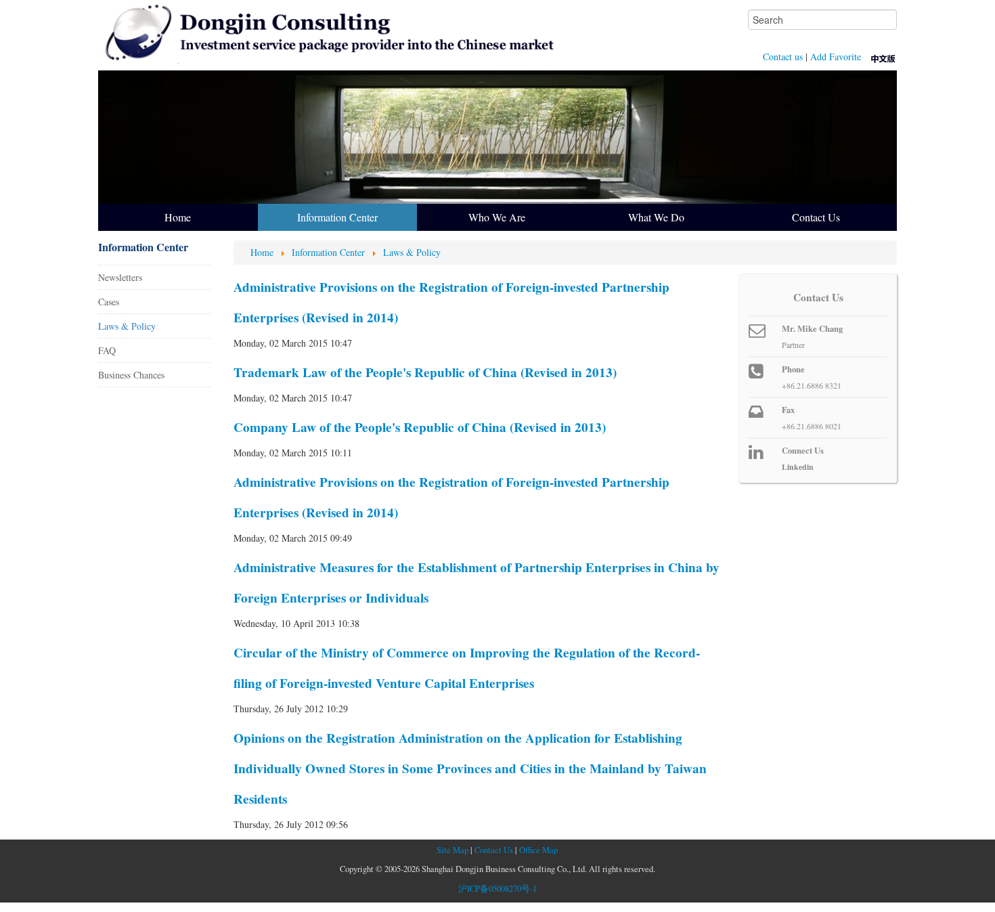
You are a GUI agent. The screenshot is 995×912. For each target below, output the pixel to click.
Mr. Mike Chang (812, 328)
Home (177, 217)
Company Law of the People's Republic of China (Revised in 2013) (420, 427)
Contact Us (816, 217)
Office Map (538, 850)
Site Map (452, 850)
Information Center (337, 217)
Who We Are (496, 217)
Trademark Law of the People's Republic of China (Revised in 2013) (425, 372)
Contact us (783, 56)
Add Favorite (835, 56)
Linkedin (798, 467)
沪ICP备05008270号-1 (497, 888)
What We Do (656, 217)
